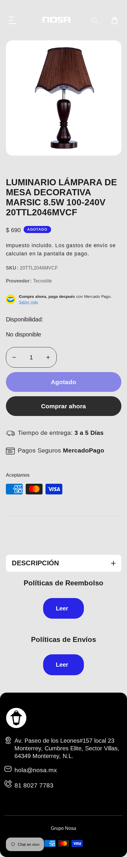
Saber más (28, 302)
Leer (62, 608)
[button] (13, 20)
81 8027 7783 (33, 785)
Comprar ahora (63, 406)
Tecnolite (42, 280)
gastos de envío (87, 245)
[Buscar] (95, 20)
